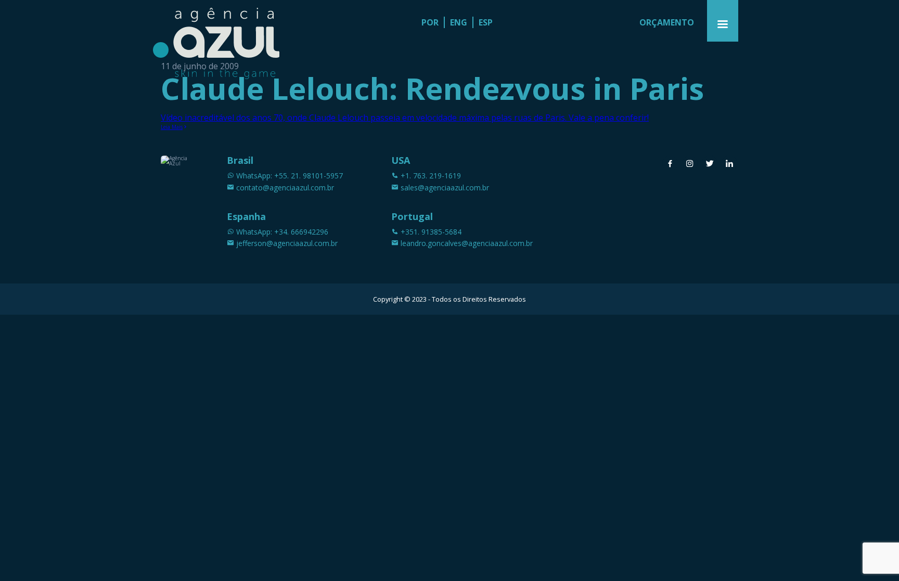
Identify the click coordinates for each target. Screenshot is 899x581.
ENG (458, 22)
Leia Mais (172, 127)
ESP (486, 22)
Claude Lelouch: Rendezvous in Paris (432, 88)
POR (430, 22)
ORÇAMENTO (666, 22)
